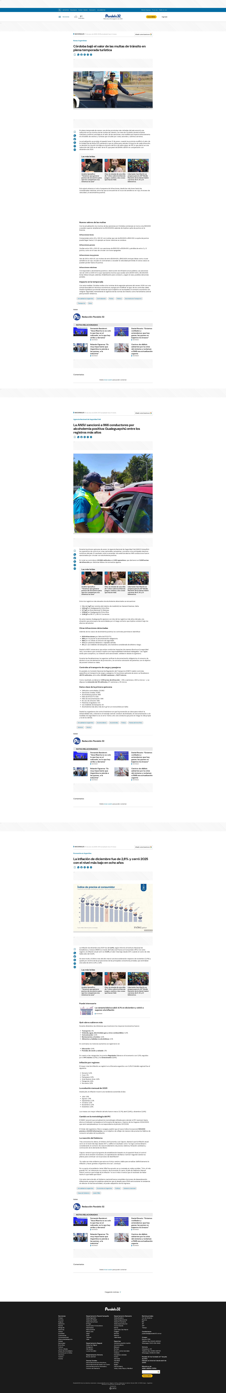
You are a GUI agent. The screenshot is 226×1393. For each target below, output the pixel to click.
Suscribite (151, 17)
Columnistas (101, 10)
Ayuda (123, 1384)
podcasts (92, 10)
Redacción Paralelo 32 (93, 316)
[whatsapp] (78, 55)
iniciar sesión (108, 380)
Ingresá (164, 17)
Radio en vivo (163, 10)
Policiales (73, 10)
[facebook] (81, 55)
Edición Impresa (146, 10)
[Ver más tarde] (74, 54)
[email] (88, 55)
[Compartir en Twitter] (85, 55)
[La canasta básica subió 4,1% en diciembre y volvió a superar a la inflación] (86, 1010)
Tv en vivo (155, 10)
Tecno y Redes (83, 10)
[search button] (59, 10)
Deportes (66, 10)
